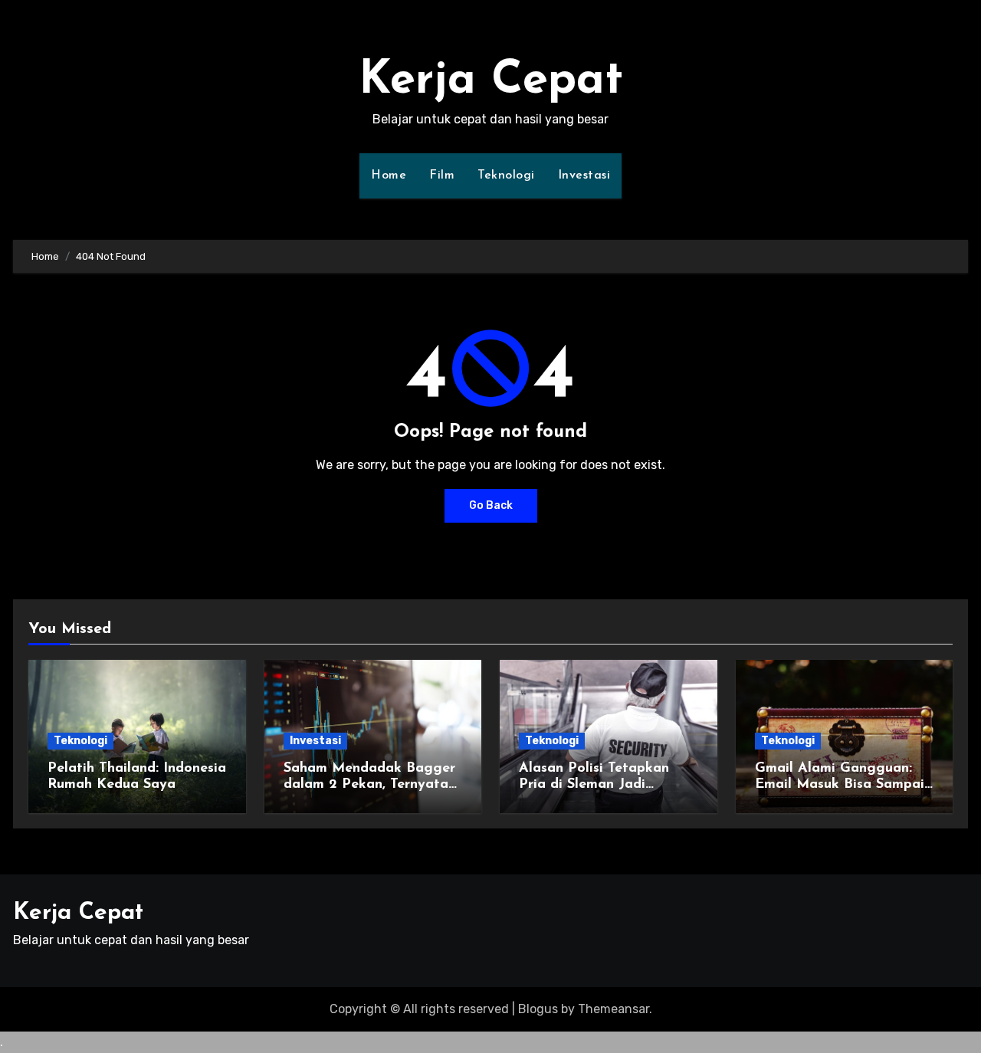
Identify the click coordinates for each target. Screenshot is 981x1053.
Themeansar (613, 1009)
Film (441, 175)
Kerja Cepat (491, 81)
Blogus (538, 1009)
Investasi (584, 175)
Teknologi (506, 175)
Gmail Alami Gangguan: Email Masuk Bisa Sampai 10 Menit (839, 785)
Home (388, 175)
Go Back (491, 505)
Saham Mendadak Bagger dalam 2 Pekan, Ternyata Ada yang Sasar (369, 785)
